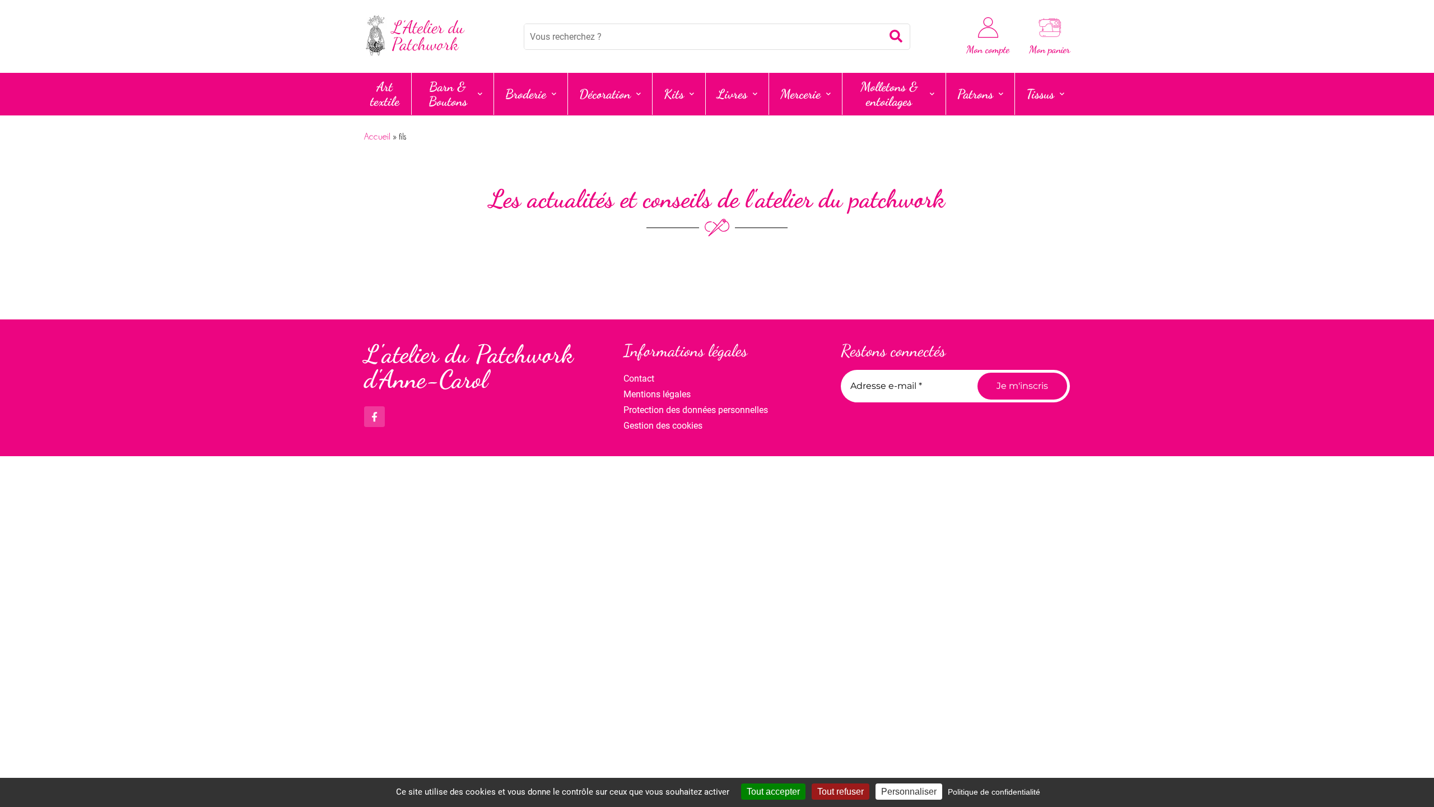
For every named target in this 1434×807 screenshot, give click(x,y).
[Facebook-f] (374, 416)
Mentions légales (657, 394)
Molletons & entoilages (889, 94)
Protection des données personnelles (695, 410)
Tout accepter (773, 791)
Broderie (525, 93)
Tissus (1040, 93)
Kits (674, 93)
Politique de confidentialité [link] (994, 791)
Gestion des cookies (662, 425)
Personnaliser (909, 791)
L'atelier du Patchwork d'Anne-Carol (468, 367)
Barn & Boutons (448, 94)
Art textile (384, 94)
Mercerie (800, 93)
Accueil (377, 136)
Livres (732, 93)
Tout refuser (840, 791)
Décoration (605, 93)
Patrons (975, 93)
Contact (638, 378)
